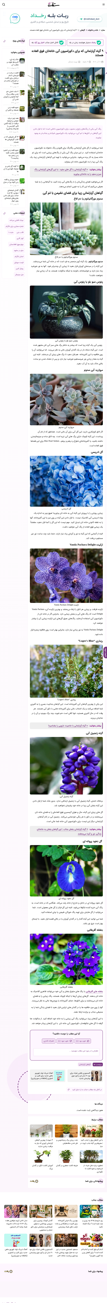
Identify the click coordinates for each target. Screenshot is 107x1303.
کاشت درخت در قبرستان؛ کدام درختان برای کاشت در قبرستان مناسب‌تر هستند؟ (11, 78)
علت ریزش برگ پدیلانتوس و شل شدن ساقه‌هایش (67, 1142)
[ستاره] (54, 4)
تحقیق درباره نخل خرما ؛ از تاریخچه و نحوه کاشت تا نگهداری (93, 1168)
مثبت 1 (10, 232)
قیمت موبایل (18, 262)
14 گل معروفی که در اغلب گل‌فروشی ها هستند (11, 139)
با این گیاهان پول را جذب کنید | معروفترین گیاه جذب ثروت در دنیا (91, 1143)
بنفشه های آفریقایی (94, 991)
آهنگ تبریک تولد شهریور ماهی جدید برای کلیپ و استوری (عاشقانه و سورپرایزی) (42, 1076)
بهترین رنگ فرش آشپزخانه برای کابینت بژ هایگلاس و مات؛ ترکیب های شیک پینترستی (66, 1223)
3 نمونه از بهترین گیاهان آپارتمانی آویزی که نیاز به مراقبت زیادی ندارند (44, 1143)
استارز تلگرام (19, 256)
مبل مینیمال (19, 274)
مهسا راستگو (73, 62)
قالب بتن (20, 232)
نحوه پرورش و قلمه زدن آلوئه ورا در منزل (11, 180)
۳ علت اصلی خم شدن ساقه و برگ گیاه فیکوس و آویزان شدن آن (11, 95)
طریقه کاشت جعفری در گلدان (67, 1165)
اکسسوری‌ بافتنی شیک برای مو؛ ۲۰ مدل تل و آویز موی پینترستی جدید (80, 1076)
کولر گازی (20, 238)
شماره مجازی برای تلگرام (14, 226)
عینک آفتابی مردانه (16, 220)
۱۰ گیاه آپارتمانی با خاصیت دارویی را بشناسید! (68, 725)
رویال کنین (19, 268)
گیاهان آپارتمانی (85, 1064)
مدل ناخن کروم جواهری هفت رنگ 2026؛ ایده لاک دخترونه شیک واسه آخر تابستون (16, 1223)
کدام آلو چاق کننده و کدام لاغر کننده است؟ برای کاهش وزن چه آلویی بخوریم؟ (92, 1252)
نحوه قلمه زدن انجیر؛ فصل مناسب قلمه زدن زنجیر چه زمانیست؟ (11, 154)
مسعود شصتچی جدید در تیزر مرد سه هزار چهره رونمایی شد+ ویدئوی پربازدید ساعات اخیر (66, 1252)
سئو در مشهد (18, 250)
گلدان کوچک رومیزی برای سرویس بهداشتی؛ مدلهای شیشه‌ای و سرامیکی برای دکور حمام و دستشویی (41, 1225)
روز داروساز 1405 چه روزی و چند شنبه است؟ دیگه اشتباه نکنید (92, 1223)
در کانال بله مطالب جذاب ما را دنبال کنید (87, 1089)
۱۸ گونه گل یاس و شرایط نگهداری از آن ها (11, 169)
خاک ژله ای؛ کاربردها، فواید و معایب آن (13, 62)
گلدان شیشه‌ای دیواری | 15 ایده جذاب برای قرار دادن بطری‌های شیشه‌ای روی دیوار (11, 195)
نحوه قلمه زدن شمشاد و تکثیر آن (12, 108)
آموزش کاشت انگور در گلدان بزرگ (42, 1167)
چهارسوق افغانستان (16, 244)
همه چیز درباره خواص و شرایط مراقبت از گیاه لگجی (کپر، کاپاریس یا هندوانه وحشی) (11, 123)
